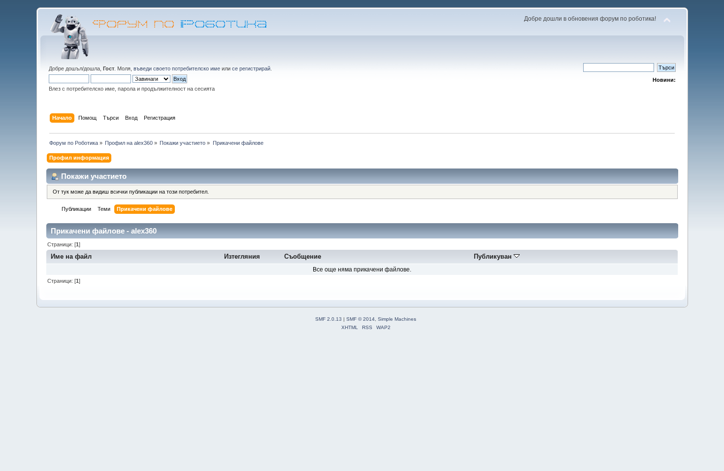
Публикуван (494, 256)
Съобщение (302, 256)
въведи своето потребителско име (176, 68)
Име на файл (71, 256)
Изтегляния (242, 256)
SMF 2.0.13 (328, 319)
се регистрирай (251, 68)
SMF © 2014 (360, 319)
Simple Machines (397, 319)
